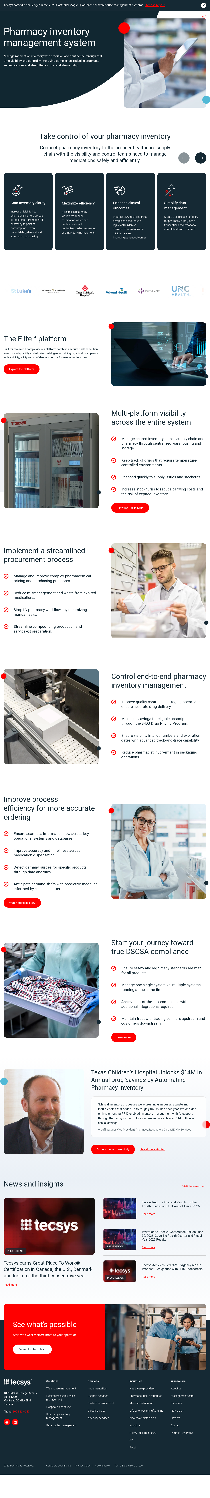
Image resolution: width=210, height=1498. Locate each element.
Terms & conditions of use (129, 1465)
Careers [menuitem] (175, 1418)
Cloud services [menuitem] (96, 1410)
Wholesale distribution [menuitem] (142, 1418)
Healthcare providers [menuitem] (142, 1388)
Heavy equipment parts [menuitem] (143, 1432)
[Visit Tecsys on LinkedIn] (15, 1422)
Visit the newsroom (194, 1186)
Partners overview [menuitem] (182, 1432)
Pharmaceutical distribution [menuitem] (145, 1395)
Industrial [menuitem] (134, 1425)
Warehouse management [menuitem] (61, 1388)
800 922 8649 (21, 1411)
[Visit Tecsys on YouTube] (7, 1422)
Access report (155, 5)
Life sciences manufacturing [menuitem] (146, 1410)
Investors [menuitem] (176, 1403)
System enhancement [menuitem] (101, 1403)
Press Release (16, 1251)
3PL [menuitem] (131, 1440)
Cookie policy (102, 1465)
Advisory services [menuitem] (98, 1418)
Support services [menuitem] (98, 1395)
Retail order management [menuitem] (61, 1425)
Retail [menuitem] (132, 1447)
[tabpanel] (28, 211)
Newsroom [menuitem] (177, 1410)
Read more (10, 1284)
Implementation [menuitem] (97, 1388)
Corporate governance (58, 1465)
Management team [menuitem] (182, 1395)
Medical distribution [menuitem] (141, 1403)
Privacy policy (83, 1465)
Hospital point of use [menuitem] (58, 1407)
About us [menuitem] (176, 1388)
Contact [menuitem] (175, 1425)
